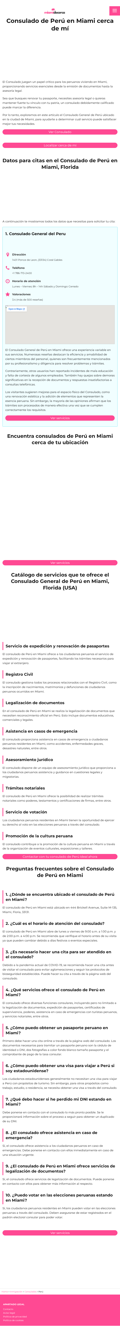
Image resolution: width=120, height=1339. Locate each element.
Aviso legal (9, 1312)
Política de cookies (13, 1320)
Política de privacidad (15, 1316)
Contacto (8, 1309)
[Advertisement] (60, 55)
